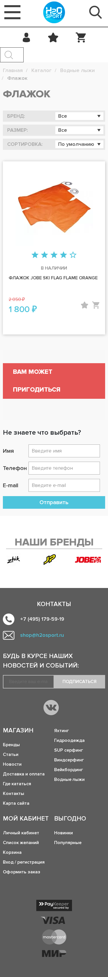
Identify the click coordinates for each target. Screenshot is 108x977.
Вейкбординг (68, 770)
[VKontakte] (51, 707)
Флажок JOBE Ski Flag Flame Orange (53, 278)
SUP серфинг (68, 750)
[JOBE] (90, 559)
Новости (12, 764)
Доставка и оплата (24, 774)
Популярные (68, 843)
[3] (54, 255)
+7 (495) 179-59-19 (42, 619)
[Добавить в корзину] (95, 305)
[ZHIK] (13, 559)
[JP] (49, 559)
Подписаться (79, 681)
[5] (73, 255)
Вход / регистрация (24, 862)
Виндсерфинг (69, 760)
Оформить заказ (21, 872)
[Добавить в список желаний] (84, 305)
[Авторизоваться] (26, 37)
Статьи (10, 754)
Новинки (63, 833)
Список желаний (21, 843)
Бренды (11, 745)
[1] (35, 255)
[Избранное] (53, 37)
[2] (44, 255)
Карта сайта (16, 803)
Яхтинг (61, 731)
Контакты (13, 793)
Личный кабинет (21, 833)
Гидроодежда (69, 740)
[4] (63, 255)
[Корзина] (81, 37)
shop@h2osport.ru (42, 635)
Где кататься (17, 784)
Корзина (12, 852)
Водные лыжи (69, 779)
